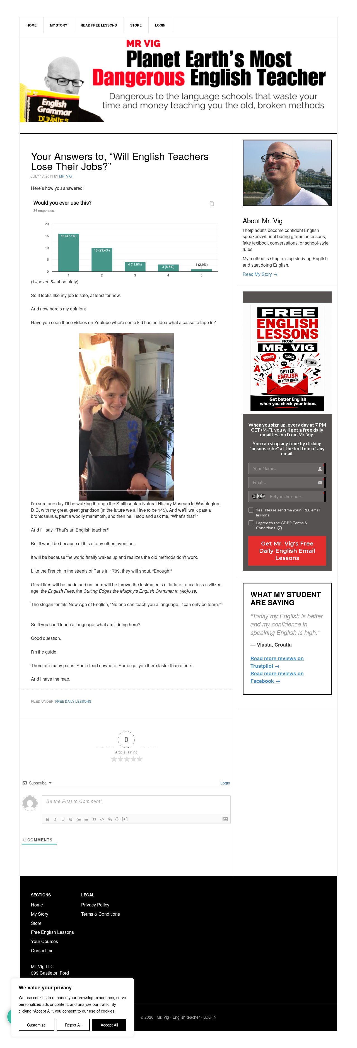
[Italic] (55, 819)
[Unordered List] (86, 819)
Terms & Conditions (101, 914)
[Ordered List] (79, 819)
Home (37, 904)
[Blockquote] (94, 819)
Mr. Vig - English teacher (178, 1017)
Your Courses (44, 941)
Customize (36, 1025)
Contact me (42, 950)
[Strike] (71, 819)
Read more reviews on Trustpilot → (277, 662)
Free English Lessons (52, 932)
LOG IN (209, 1017)
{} (117, 819)
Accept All (109, 1025)
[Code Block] (102, 819)
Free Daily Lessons (73, 701)
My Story (39, 914)
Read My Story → (260, 274)
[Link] (110, 819)
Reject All (73, 1025)
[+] (125, 819)
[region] (72, 1007)
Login (224, 783)
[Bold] (47, 819)
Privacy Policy (95, 904)
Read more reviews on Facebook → (277, 677)
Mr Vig (178, 84)
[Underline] (63, 819)
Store (36, 923)
